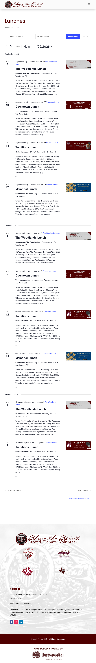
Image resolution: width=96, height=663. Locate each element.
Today (18, 46)
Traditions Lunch (26, 147)
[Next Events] (10, 46)
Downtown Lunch (27, 106)
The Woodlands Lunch (30, 69)
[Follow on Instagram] (16, 622)
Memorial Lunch (26, 189)
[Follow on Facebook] (11, 622)
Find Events (73, 36)
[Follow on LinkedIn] (21, 622)
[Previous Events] (6, 46)
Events (7, 27)
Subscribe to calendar (77, 498)
